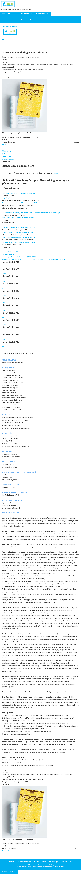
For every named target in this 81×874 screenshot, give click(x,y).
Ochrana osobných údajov (50, 862)
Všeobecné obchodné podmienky (28, 862)
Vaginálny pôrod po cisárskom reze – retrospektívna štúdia (20, 198)
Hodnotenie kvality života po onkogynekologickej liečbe (19, 193)
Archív (4, 153)
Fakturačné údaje (67, 862)
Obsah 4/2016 (6, 151)
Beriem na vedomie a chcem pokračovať (34, 13)
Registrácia (13, 26)
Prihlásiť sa (56, 173)
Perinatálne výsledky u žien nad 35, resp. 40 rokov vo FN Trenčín (21, 203)
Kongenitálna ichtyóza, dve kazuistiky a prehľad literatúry (19, 237)
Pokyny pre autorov (8, 158)
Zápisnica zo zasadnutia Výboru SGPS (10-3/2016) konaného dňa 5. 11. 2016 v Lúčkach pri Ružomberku (33, 259)
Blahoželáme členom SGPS (10, 254)
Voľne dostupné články (9, 155)
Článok (4, 150)
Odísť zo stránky (8, 13)
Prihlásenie (5, 26)
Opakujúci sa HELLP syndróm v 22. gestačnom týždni (18, 232)
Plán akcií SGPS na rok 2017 (10, 252)
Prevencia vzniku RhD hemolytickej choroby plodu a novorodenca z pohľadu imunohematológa (31, 213)
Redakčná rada (6, 156)
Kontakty (11, 862)
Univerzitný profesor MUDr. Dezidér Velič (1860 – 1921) (19, 257)
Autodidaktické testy (8, 159)
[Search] (78, 41)
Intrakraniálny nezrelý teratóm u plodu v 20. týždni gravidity (19, 227)
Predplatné (5, 144)
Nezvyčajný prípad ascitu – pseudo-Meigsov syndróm (18, 242)
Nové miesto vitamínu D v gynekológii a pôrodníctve (18, 217)
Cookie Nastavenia (9, 872)
